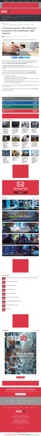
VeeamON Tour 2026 (7, 220)
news (8, 23)
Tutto (37, 275)
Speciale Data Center (7, 209)
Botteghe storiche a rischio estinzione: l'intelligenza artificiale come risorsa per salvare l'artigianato (6, 145)
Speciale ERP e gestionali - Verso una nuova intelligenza (14, 232)
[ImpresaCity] (5, 11)
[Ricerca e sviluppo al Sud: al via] (6, 124)
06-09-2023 (16, 36)
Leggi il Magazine (20, 377)
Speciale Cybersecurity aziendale (9, 243)
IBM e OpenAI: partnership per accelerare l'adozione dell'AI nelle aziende (35, 130)
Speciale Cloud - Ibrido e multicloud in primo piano (13, 255)
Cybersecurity (24, 16)
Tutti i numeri (36, 330)
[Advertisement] (21, 383)
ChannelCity (12, 1)
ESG (2, 17)
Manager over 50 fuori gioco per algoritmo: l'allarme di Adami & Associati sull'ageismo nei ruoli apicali (25, 145)
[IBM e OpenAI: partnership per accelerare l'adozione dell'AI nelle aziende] (35, 124)
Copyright (26, 407)
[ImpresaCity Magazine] (20, 353)
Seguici (35, 106)
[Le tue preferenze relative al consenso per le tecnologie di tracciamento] (35, 435)
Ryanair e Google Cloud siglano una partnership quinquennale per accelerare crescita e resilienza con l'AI (6, 160)
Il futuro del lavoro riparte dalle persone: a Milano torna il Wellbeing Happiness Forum (35, 144)
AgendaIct (29, 402)
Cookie (18, 427)
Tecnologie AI (30, 16)
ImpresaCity (19, 1)
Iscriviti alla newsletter (20, 394)
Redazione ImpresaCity (7, 36)
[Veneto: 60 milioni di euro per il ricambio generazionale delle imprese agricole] (16, 138)
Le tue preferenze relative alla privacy (25, 434)
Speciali (9, 407)
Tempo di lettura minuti (23, 36)
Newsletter (5, 19)
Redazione (21, 407)
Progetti (36, 16)
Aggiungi (35, 102)
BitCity (7, 400)
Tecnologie (18, 16)
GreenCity (33, 400)
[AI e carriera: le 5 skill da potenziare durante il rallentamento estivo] (16, 153)
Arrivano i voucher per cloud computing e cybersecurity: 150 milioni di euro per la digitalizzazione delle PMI (35, 160)
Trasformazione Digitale (6, 16)
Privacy (22, 427)
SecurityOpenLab (26, 1)
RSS (36, 407)
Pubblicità (32, 407)
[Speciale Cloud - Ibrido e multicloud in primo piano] (20, 251)
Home (4, 23)
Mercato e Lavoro (8, 17)
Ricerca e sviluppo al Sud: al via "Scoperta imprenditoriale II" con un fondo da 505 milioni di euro (6, 131)
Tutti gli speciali (35, 198)
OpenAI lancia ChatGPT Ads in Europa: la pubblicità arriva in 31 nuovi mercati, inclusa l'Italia (15, 131)
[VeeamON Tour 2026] (20, 216)
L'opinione (15, 17)
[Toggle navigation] (38, 11)
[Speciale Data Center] (20, 205)
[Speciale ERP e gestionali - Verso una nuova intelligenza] (20, 228)
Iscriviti (35, 98)
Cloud (13, 16)
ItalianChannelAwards (21, 402)
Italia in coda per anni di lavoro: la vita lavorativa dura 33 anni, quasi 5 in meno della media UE (25, 131)
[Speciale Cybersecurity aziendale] (20, 239)
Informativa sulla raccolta (10, 434)
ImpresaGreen (12, 402)
